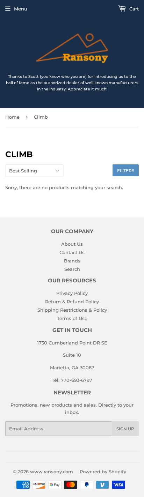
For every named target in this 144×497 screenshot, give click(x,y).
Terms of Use (72, 318)
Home (12, 117)
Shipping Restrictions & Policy (72, 310)
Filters (125, 170)
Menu (20, 9)
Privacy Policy (72, 293)
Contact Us (72, 252)
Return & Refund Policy (72, 301)
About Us (72, 244)
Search (72, 269)
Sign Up (125, 428)
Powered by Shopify (103, 471)
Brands (72, 261)
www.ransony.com (51, 471)
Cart (133, 9)
